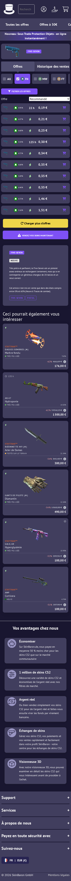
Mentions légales (59, 875)
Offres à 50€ (48, 24)
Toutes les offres (17, 24)
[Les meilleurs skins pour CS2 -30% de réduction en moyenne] (9, 9)
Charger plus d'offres (36, 223)
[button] (43, 9)
